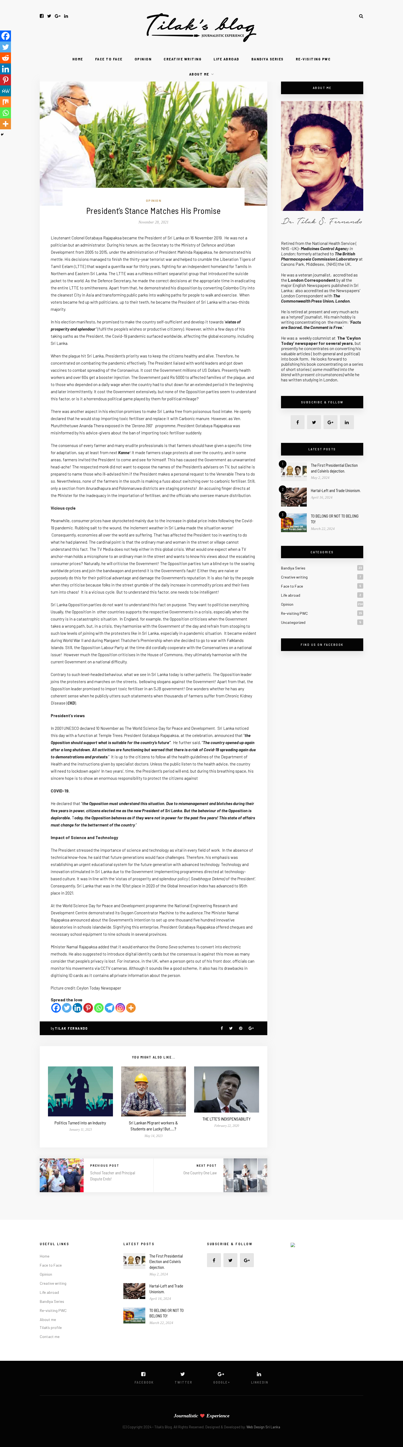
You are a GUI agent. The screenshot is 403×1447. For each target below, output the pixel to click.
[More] (131, 1008)
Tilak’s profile (51, 1327)
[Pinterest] (88, 1008)
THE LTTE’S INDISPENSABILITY (227, 1118)
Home (77, 59)
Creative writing (183, 59)
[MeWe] (5, 90)
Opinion (143, 59)
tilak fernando (71, 1028)
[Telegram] (109, 1008)
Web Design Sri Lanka (263, 1427)
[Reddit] (5, 57)
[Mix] (5, 101)
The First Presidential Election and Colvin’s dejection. (166, 1261)
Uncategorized (293, 622)
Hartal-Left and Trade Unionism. (336, 490)
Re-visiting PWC (313, 59)
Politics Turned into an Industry (80, 1122)
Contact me (49, 1336)
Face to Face (109, 59)
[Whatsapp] (99, 1008)
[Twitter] (67, 1008)
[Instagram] (120, 1008)
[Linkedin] (77, 1008)
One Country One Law (200, 1172)
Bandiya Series (267, 59)
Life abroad (226, 59)
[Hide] (2, 134)
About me (199, 74)
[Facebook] (56, 1008)
